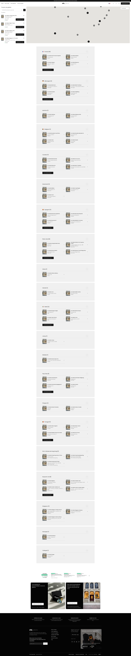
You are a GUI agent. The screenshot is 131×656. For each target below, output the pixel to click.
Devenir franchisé (54, 638)
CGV (86, 654)
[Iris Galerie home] (65, 3)
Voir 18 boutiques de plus (47, 324)
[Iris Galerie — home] (33, 630)
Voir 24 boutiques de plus (48, 257)
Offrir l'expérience (13, 3)
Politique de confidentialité (80, 654)
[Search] (113, 3)
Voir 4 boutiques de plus (47, 494)
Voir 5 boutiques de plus (47, 391)
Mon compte (53, 636)
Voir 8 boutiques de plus (47, 227)
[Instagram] (74, 642)
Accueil (2, 3)
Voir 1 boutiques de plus (47, 99)
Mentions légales (71, 654)
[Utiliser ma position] (24, 10)
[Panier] (119, 3)
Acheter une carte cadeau (37, 604)
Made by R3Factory (39, 654)
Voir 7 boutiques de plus (47, 172)
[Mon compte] (116, 3)
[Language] (109, 3)
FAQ (52, 639)
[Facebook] (72, 642)
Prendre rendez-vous (125, 3)
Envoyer (45, 643)
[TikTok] (79, 642)
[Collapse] (87, 52)
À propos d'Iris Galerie (55, 634)
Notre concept (7, 3)
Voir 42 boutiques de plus (48, 69)
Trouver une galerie (20, 3)
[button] (55, 7)
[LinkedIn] (77, 642)
